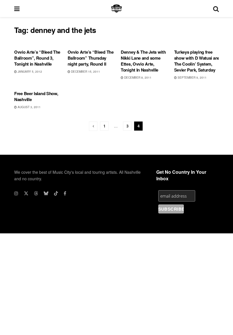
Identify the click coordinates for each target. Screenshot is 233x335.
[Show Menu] (17, 8)
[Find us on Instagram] (16, 193)
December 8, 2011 (137, 77)
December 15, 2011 (85, 72)
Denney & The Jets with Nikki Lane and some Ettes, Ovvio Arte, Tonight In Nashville (143, 61)
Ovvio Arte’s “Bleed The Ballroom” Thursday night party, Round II (91, 58)
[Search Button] (216, 8)
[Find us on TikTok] (56, 193)
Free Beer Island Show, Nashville (36, 96)
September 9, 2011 (192, 77)
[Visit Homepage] (116, 8)
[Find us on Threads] (36, 193)
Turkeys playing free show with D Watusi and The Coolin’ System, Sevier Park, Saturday (197, 61)
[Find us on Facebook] (65, 193)
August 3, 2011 (29, 107)
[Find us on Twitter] (26, 193)
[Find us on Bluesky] (46, 193)
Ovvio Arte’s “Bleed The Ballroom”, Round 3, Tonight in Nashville (37, 58)
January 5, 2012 (29, 72)
